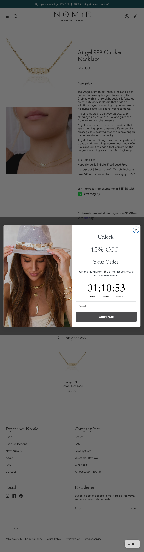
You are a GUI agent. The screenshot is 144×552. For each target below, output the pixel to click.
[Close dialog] (136, 230)
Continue (106, 317)
